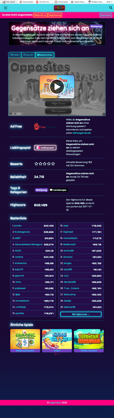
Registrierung (55, 15)
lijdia (17, 294)
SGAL (18, 282)
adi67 (18, 238)
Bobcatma (70, 294)
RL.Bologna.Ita (22, 231)
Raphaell (68, 231)
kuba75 (19, 269)
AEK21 (18, 250)
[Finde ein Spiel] (110, 7)
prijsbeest (20, 288)
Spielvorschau (45, 55)
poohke (20, 313)
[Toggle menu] (5, 8)
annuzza (67, 257)
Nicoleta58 (70, 282)
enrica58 (69, 250)
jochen (18, 225)
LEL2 (66, 275)
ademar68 (69, 307)
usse (65, 225)
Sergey (67, 263)
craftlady (21, 307)
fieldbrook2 (69, 244)
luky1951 (68, 269)
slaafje (67, 300)
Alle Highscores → (81, 314)
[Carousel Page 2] (58, 354)
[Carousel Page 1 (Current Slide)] (55, 354)
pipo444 (19, 275)
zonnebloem (22, 300)
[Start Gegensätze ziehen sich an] (57, 87)
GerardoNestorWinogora (28, 244)
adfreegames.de (82, 133)
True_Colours (71, 288)
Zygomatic (55, 402)
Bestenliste (106, 15)
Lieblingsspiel (47, 147)
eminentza (21, 263)
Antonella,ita (70, 238)
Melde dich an (40, 15)
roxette (19, 257)
